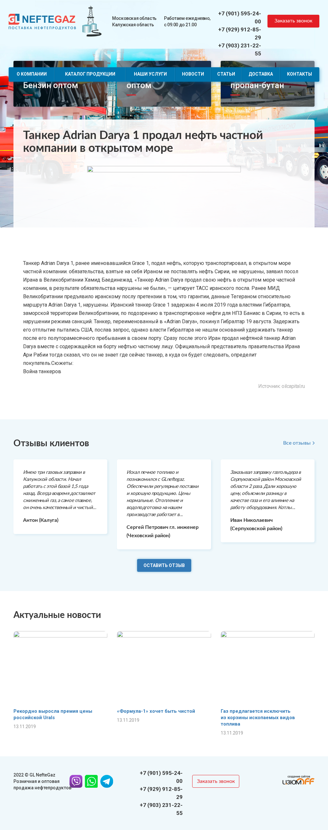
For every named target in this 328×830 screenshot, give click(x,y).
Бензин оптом (50, 85)
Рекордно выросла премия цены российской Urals (52, 714)
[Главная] (42, 21)
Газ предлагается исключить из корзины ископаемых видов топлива (258, 717)
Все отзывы (297, 443)
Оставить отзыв (164, 565)
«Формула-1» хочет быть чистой (156, 711)
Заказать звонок (293, 20)
